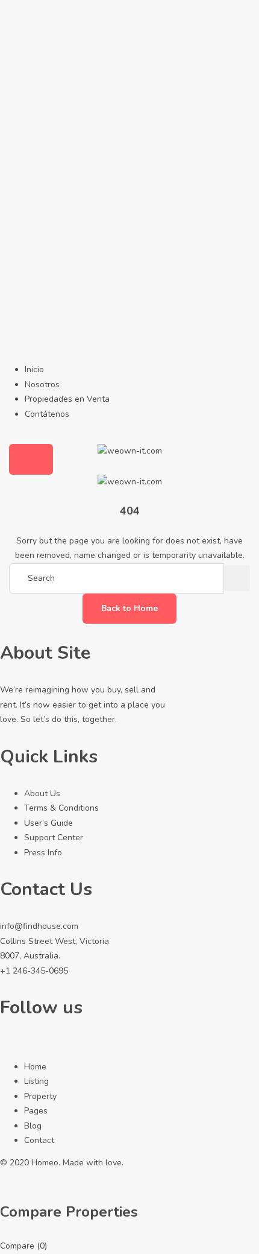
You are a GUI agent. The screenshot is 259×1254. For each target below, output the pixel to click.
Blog (33, 1126)
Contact (39, 1140)
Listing (36, 1081)
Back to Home (129, 608)
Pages (36, 1110)
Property (40, 1096)
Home (35, 1066)
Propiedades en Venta (67, 399)
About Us (42, 793)
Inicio (34, 369)
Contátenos (47, 414)
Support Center (53, 837)
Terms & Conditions (61, 808)
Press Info (43, 852)
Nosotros (42, 384)
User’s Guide (48, 823)
